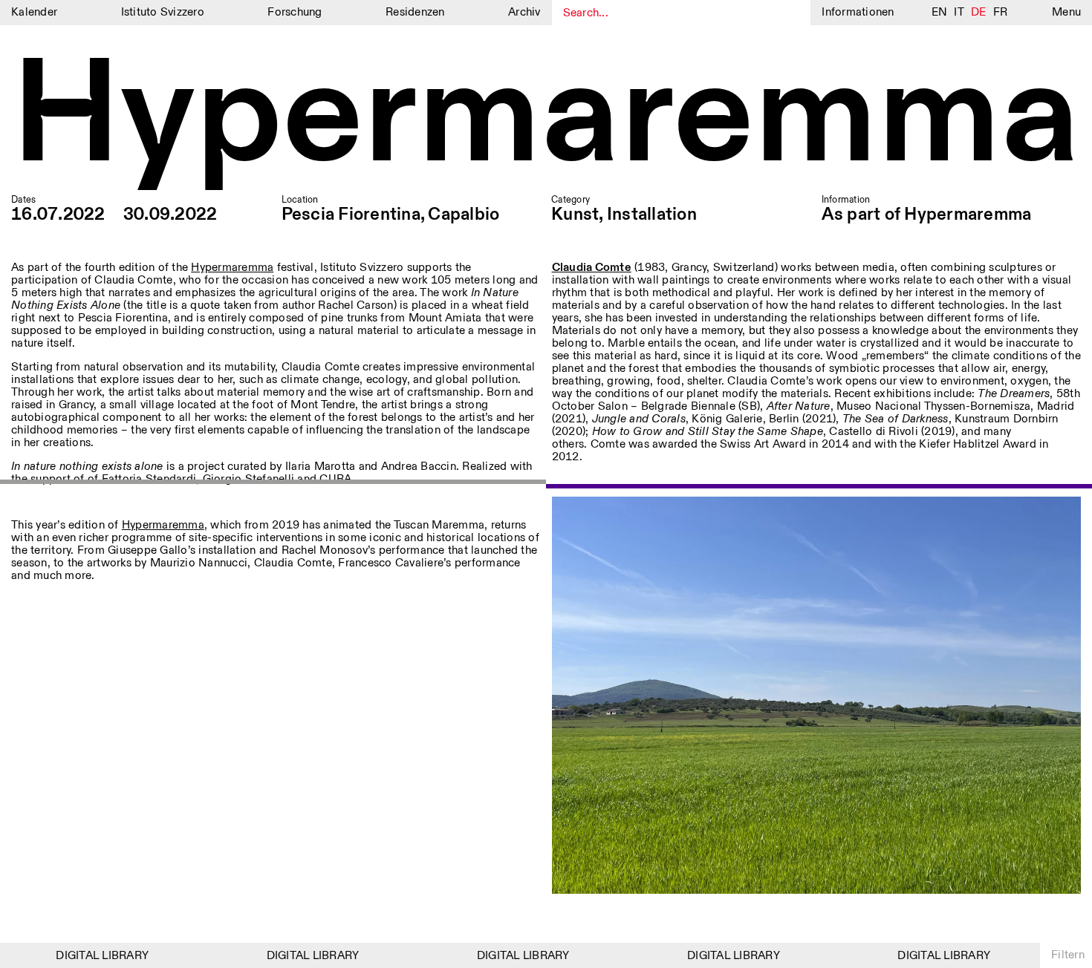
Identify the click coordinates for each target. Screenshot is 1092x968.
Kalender (34, 12)
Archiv (524, 12)
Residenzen (415, 12)
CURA (335, 479)
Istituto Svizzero (162, 12)
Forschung (294, 12)
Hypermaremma (545, 118)
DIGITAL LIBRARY (91, 956)
